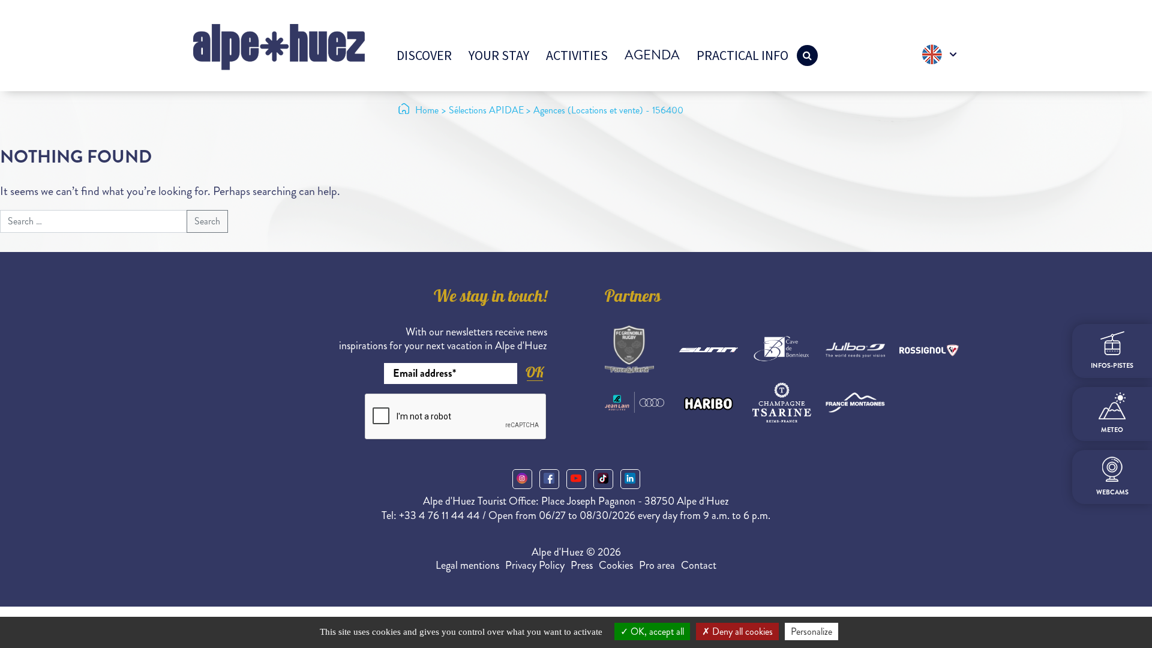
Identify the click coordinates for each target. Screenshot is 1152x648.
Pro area (657, 565)
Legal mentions (467, 565)
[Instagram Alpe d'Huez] (522, 479)
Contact (698, 565)
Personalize (811, 631)
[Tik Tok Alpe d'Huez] (603, 479)
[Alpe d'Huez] (279, 46)
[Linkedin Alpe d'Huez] (630, 479)
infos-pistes (1112, 365)
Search (207, 221)
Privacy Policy (535, 565)
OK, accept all (656, 631)
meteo (1112, 429)
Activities (577, 55)
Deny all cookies (741, 631)
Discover (424, 55)
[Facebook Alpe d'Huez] (549, 479)
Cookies (616, 565)
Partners (633, 298)
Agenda (652, 55)
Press (582, 565)
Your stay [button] (499, 55)
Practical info (742, 55)
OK (535, 372)
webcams (1112, 492)
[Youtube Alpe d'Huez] (576, 479)
